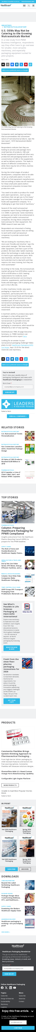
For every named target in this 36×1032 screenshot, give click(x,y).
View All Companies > (18, 416)
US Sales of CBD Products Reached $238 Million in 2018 (11, 461)
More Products (10, 785)
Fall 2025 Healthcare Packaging (9, 860)
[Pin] (26, 64)
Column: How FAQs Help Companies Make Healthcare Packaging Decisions (11, 578)
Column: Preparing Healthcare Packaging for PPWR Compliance (17, 530)
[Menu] (33, 5)
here (25, 336)
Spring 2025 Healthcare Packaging (27, 861)
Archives (25, 869)
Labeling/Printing (8, 880)
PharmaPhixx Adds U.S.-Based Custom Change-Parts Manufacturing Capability (17, 772)
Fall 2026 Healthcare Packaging (9, 830)
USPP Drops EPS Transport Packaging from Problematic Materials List (12, 591)
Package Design (6, 893)
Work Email (7, 383)
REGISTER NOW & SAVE (11, 648)
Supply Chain (6, 546)
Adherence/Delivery (8, 919)
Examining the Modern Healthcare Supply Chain (11, 910)
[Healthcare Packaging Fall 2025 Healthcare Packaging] (9, 846)
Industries (6, 25)
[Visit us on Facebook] (2, 987)
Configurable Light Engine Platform (15, 779)
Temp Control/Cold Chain (10, 587)
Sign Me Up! (9, 392)
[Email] (7, 64)
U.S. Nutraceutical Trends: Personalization (12, 435)
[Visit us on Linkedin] (10, 987)
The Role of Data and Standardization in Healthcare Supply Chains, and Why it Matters (11, 551)
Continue (18, 1028)
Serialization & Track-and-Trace (11, 560)
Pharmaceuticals (7, 470)
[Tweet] (21, 64)
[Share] (12, 64)
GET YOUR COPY (11, 701)
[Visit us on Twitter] (6, 987)
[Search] (29, 5)
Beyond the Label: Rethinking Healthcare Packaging (10, 885)
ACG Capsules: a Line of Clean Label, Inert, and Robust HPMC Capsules (10, 474)
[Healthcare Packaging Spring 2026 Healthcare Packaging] (27, 816)
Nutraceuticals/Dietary (15, 27)
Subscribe (11, 869)
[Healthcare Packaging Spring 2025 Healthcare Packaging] (27, 846)
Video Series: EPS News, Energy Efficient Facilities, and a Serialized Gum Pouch (11, 566)
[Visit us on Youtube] (14, 987)
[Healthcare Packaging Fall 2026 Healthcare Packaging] (9, 816)
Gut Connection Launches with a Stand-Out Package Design (12, 449)
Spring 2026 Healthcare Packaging (27, 831)
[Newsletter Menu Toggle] (24, 5)
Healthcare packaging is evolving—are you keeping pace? (12, 923)
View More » (5, 932)
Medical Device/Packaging (10, 574)
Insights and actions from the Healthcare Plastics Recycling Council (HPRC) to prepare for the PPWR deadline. (17, 539)
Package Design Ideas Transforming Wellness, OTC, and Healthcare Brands (10, 898)
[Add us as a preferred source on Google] (30, 64)
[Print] (3, 64)
